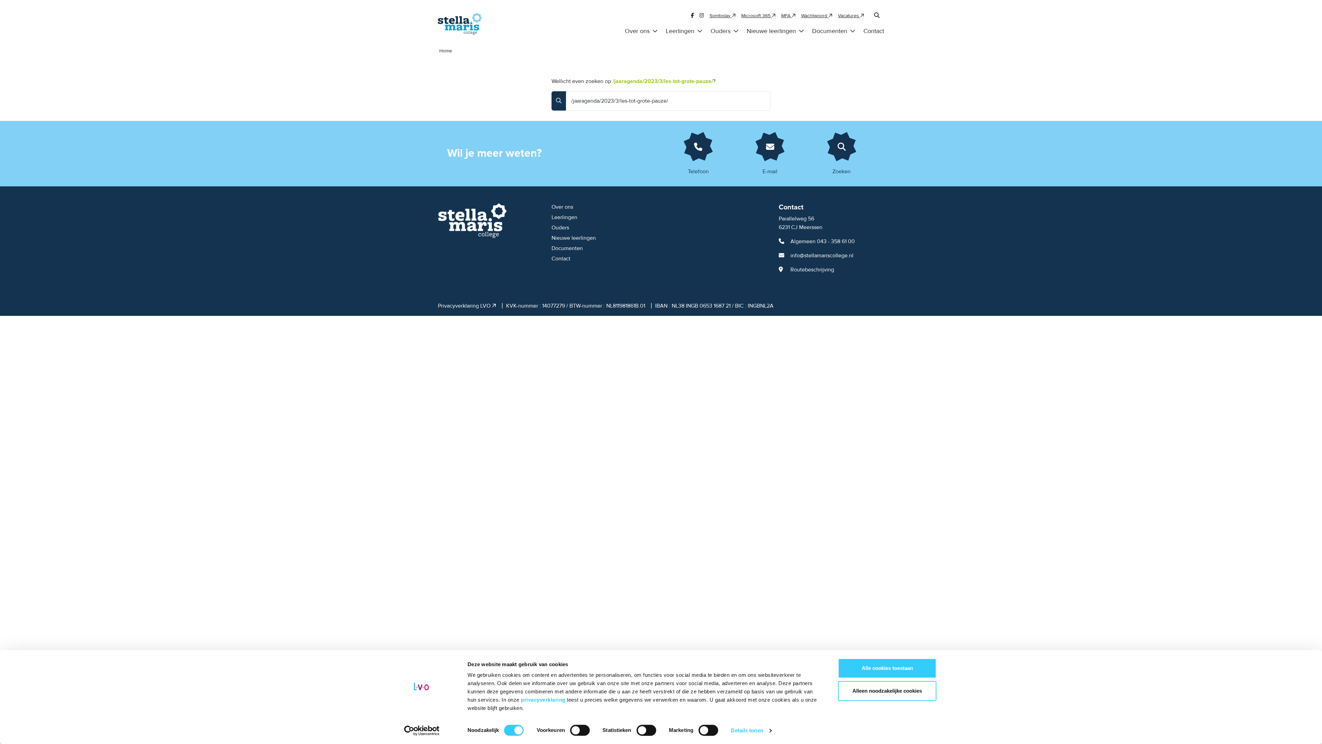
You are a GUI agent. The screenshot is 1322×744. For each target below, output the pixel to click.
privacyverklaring (544, 700)
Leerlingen (680, 31)
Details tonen (747, 730)
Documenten (829, 31)
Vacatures (849, 16)
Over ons (637, 31)
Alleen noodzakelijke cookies (887, 691)
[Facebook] (692, 16)
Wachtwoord (815, 16)
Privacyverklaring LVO (465, 305)
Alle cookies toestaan (887, 668)
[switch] (580, 730)
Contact (873, 31)
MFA (786, 16)
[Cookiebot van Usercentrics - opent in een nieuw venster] (422, 730)
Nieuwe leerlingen (771, 31)
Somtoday (721, 16)
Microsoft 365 (756, 16)
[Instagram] (702, 16)
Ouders (721, 31)
